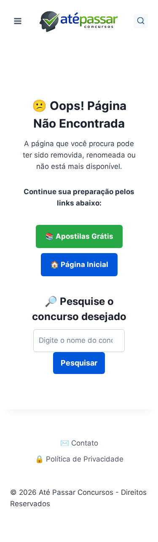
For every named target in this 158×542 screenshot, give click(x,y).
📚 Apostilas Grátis (79, 236)
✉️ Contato (79, 443)
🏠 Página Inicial (79, 264)
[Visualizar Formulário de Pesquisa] (141, 21)
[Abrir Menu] (18, 20)
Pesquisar (79, 362)
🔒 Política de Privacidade (79, 459)
